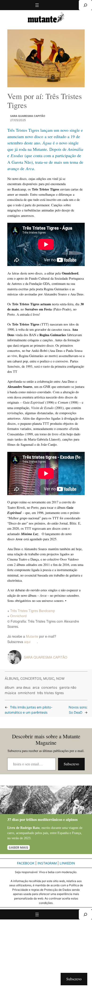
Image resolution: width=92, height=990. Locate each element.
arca (36, 687)
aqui (30, 641)
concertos (49, 687)
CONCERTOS (30, 678)
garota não (67, 687)
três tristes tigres (50, 693)
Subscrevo (71, 763)
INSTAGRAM (47, 863)
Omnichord (18, 615)
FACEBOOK (25, 863)
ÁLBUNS (11, 678)
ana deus (23, 687)
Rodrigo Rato (30, 828)
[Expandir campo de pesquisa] (85, 5)
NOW (60, 678)
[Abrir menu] (37, 5)
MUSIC (48, 678)
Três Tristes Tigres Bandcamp (32, 610)
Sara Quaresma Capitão (27, 116)
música (10, 693)
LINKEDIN (67, 863)
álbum (9, 687)
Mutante (32, 636)
